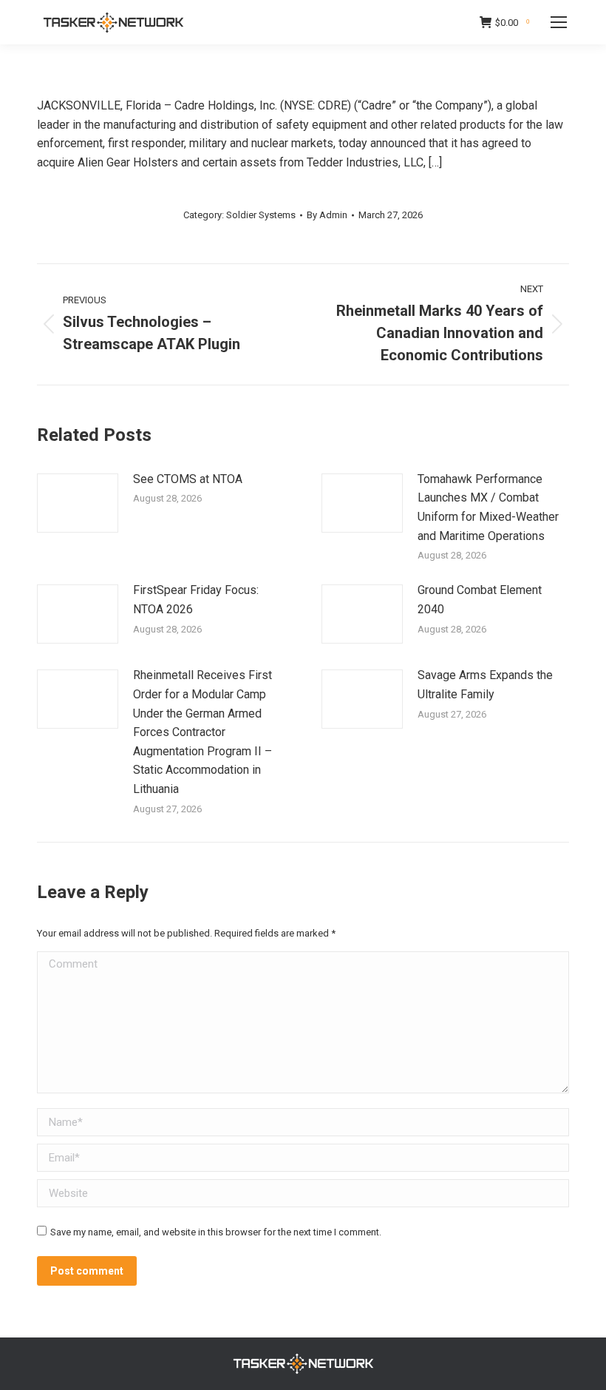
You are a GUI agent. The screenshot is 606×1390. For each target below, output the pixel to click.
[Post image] (77, 503)
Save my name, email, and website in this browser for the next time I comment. (215, 1232)
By (327, 214)
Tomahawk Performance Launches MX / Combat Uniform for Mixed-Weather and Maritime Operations (488, 507)
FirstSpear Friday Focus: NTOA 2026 (196, 599)
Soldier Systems (261, 214)
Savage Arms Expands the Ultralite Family (485, 684)
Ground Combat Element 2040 (480, 599)
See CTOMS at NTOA (187, 479)
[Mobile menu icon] (558, 22)
